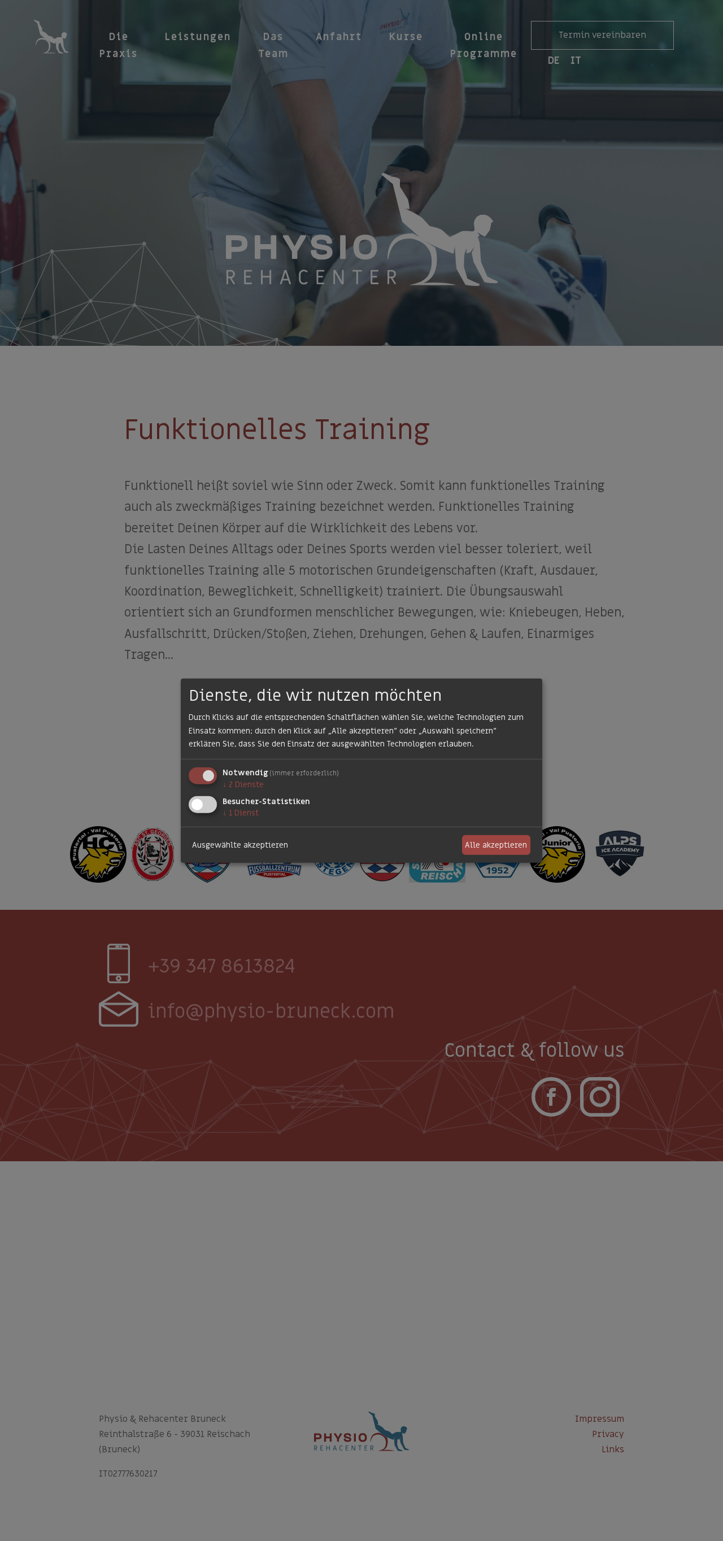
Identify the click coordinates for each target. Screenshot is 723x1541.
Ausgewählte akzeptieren (240, 844)
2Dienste (243, 784)
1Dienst (241, 813)
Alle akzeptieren (496, 844)
